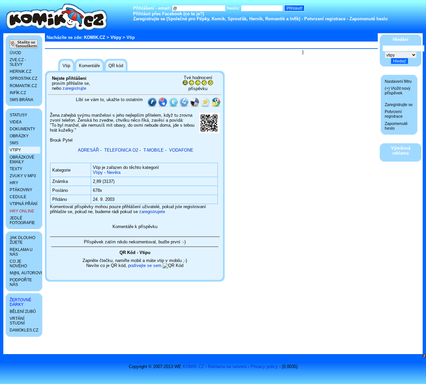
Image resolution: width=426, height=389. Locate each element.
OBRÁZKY (19, 136)
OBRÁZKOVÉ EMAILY (22, 159)
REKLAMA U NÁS (21, 252)
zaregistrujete (152, 211)
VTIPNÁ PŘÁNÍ (23, 203)
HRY (14, 183)
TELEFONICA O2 (121, 150)
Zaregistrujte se (149, 18)
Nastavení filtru (398, 81)
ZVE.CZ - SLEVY (18, 62)
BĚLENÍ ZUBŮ (23, 311)
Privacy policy (264, 366)
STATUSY (18, 115)
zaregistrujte (74, 88)
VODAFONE (181, 150)
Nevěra (113, 172)
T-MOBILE (153, 150)
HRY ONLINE (22, 211)
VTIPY (15, 150)
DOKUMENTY (22, 129)
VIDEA (16, 122)
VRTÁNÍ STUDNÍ (17, 320)
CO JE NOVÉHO (18, 263)
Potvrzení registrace (324, 18)
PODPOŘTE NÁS (21, 282)
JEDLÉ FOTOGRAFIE (22, 220)
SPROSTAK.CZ (23, 78)
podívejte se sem (144, 265)
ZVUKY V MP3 (23, 176)
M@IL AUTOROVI (25, 273)
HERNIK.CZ (20, 71)
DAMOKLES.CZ (24, 330)
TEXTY (16, 169)
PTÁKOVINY (21, 190)
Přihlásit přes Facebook (157, 13)
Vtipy (115, 37)
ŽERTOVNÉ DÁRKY (20, 302)
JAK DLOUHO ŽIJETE (22, 240)
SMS (14, 143)
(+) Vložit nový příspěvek (397, 90)
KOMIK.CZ (94, 37)
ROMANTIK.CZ (23, 85)
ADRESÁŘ (88, 150)
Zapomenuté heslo (368, 18)
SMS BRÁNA (21, 99)
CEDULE (18, 196)
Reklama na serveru (227, 366)
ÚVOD (15, 53)
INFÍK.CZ (18, 92)
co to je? (194, 13)
